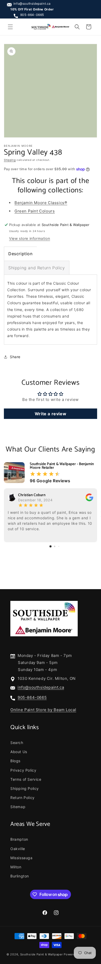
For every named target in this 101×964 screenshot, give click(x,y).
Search (16, 742)
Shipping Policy (24, 788)
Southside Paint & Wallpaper (41, 954)
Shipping (10, 159)
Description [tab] (20, 253)
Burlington (19, 876)
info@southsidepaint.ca (32, 3)
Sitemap (17, 806)
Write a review (50, 413)
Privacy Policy (23, 770)
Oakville (17, 848)
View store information (29, 238)
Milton (15, 867)
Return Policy (22, 797)
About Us (18, 751)
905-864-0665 (32, 15)
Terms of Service (25, 779)
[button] (10, 27)
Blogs (15, 761)
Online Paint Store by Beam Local (43, 709)
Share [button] (15, 357)
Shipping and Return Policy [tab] (36, 267)
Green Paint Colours (35, 211)
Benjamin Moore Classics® (41, 202)
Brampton (19, 839)
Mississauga (21, 858)
